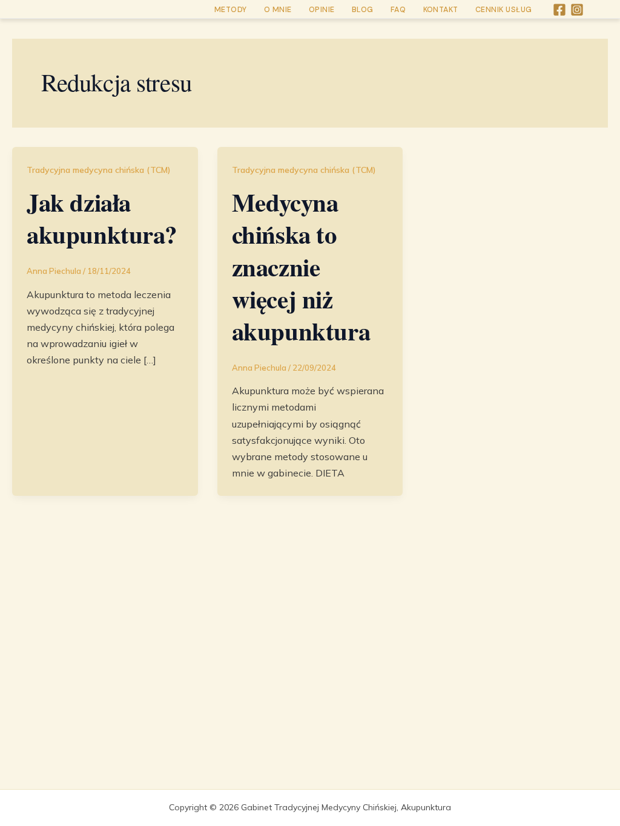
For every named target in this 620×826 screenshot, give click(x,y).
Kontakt (441, 9)
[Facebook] (559, 9)
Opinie (322, 9)
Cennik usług (503, 9)
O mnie (278, 9)
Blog (363, 9)
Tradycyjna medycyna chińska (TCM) (99, 169)
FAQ (398, 9)
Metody (230, 9)
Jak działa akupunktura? (102, 218)
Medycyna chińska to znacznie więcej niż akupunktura (301, 266)
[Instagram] (577, 9)
